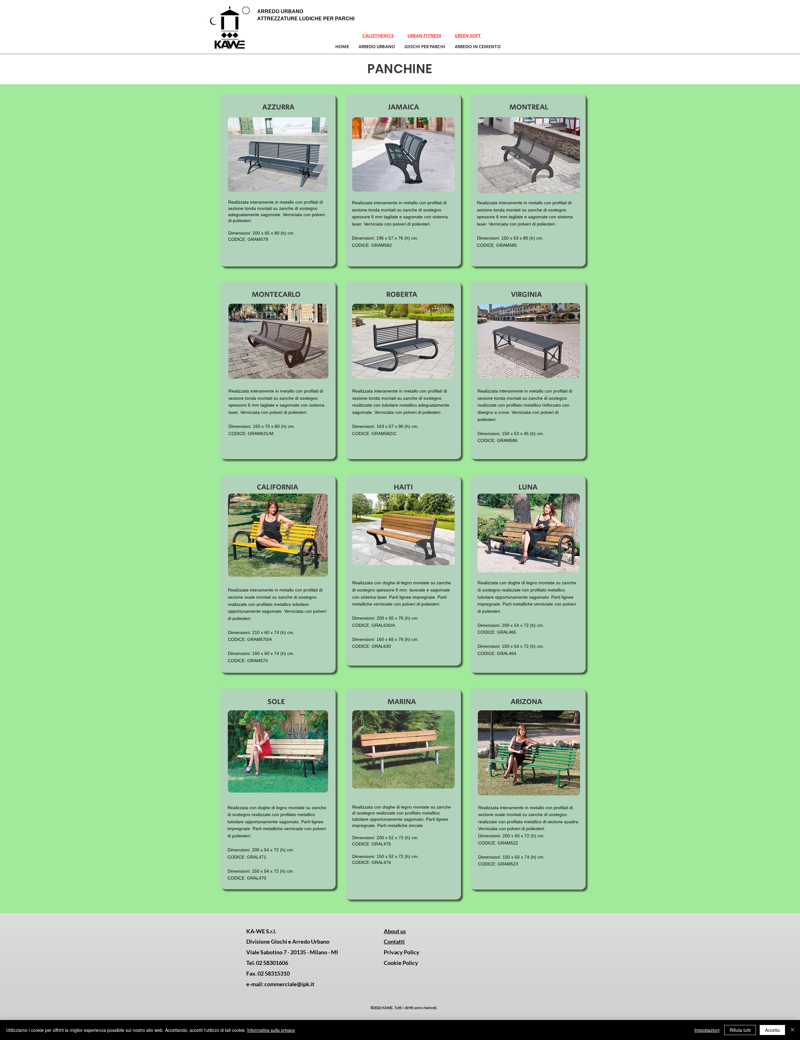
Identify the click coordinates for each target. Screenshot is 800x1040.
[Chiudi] (792, 1030)
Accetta (772, 1030)
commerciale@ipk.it (289, 984)
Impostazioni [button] (706, 1030)
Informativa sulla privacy (271, 1030)
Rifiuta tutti (740, 1030)
